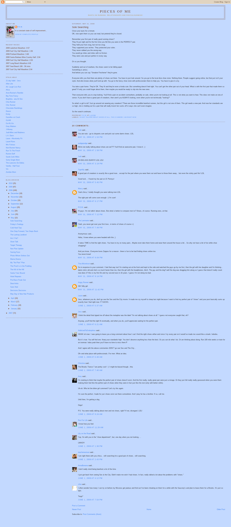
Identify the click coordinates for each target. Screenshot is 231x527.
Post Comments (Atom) (92, 514)
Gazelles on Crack (13, 117)
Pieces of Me (115, 11)
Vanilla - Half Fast (13, 166)
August (14, 207)
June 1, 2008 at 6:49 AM (90, 357)
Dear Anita (14, 283)
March (13, 302)
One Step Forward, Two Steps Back (24, 231)
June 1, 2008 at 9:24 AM (90, 414)
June (13, 214)
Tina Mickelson (84, 264)
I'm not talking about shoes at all (94, 117)
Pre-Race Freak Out (18, 280)
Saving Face (15, 252)
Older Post (221, 509)
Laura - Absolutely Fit (14, 138)
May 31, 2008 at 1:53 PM (90, 137)
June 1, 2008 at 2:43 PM (90, 459)
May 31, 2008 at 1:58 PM (90, 150)
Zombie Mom (11, 172)
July (13, 211)
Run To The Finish (13, 151)
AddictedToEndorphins (86, 330)
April (13, 298)
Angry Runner (83, 282)
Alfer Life (9, 84)
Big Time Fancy (12, 96)
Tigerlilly (81, 170)
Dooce (8, 111)
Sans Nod (14, 287)
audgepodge (82, 143)
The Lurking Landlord (18, 235)
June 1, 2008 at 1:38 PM (90, 446)
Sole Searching (16, 221)
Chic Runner (10, 105)
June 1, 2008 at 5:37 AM (90, 306)
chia (79, 484)
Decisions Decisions (18, 290)
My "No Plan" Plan (17, 263)
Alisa (8, 90)
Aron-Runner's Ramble (14, 93)
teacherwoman (83, 452)
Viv (7, 169)
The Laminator (83, 221)
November (15, 197)
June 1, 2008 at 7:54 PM (90, 500)
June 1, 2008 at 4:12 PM (90, 478)
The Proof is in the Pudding (20, 266)
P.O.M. (80, 207)
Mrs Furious (10, 145)
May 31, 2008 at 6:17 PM (90, 201)
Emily (8, 114)
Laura (80, 296)
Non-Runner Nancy (13, 148)
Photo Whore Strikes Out (20, 256)
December (15, 193)
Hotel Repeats (15, 276)
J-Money (9, 129)
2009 (11, 187)
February (14, 305)
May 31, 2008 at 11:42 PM (90, 290)
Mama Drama (15, 259)
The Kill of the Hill (17, 270)
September (15, 204)
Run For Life (83, 420)
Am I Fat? (14, 238)
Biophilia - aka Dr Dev (14, 99)
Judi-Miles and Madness (15, 132)
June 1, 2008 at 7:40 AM (90, 370)
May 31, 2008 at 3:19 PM (90, 164)
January (14, 309)
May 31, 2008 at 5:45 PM (90, 182)
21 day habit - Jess (13, 81)
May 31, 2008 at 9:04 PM (90, 258)
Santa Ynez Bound (17, 273)
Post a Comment (78, 506)
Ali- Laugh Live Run (13, 87)
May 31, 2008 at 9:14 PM (90, 276)
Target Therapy (16, 245)
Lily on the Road (84, 433)
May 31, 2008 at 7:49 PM (90, 228)
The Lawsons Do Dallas (15, 163)
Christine (81, 363)
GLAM (8, 120)
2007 (11, 313)
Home (149, 509)
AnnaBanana (83, 465)
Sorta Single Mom (13, 160)
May (13, 218)
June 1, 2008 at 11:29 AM (90, 427)
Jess (80, 312)
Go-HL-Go (10, 123)
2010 (11, 183)
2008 (11, 190)
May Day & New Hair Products (22, 294)
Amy (80, 376)
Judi (79, 130)
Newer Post (76, 509)
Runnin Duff (10, 154)
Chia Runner (10, 102)
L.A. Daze (10, 136)
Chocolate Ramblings (14, 108)
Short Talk (14, 242)
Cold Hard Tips (16, 228)
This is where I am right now (123, 117)
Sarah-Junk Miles (12, 157)
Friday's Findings (16, 224)
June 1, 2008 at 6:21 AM (90, 324)
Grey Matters (11, 126)
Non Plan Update (16, 249)
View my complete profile (26, 34)
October (14, 200)
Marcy (80, 189)
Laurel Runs (10, 142)
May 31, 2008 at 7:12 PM (90, 215)
